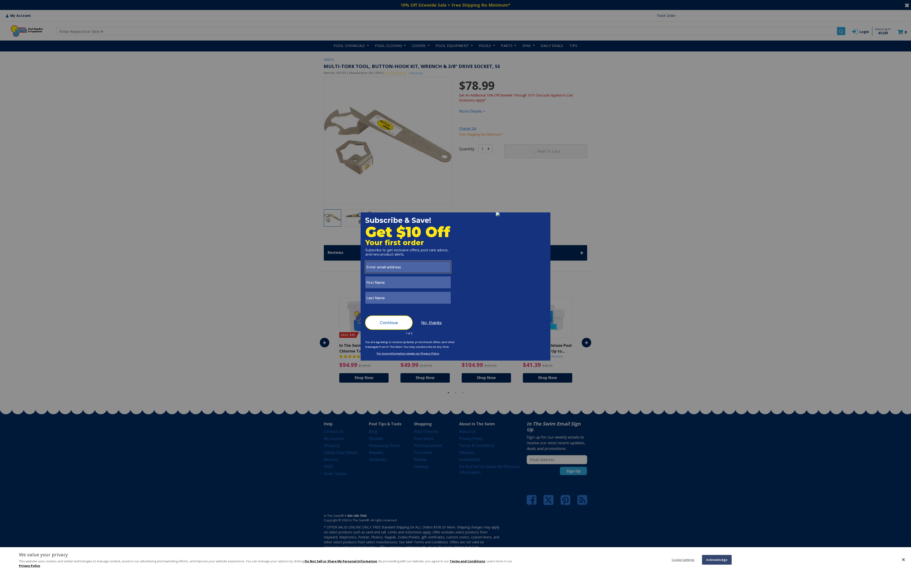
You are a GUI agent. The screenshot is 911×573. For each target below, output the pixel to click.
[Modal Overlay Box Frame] (455, 286)
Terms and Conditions (467, 561)
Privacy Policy (29, 566)
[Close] (903, 559)
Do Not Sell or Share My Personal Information (341, 561)
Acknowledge (716, 559)
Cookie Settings (683, 559)
